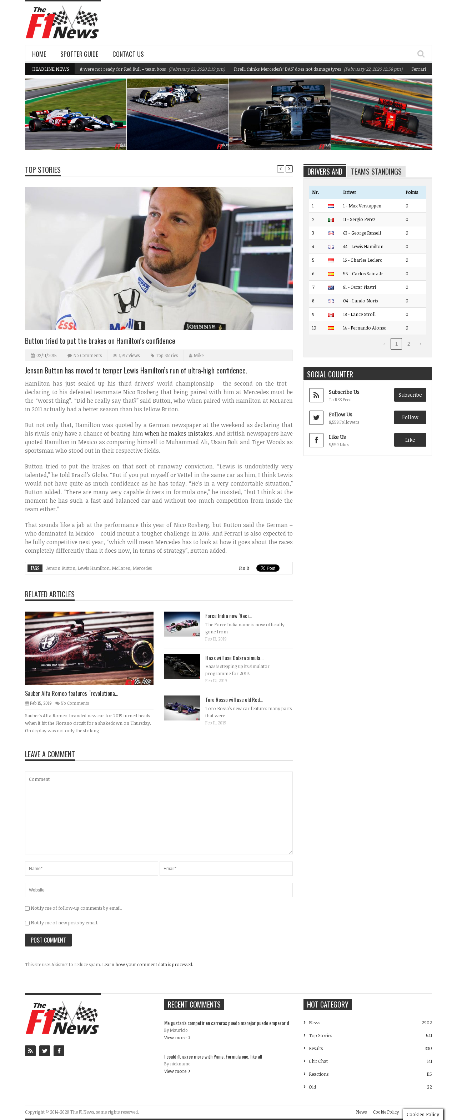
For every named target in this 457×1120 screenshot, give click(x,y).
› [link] (420, 344)
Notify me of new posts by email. (64, 922)
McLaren (121, 568)
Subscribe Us (344, 391)
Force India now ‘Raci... (228, 615)
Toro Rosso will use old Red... (234, 699)
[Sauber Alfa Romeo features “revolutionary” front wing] (95, 647)
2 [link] (408, 344)
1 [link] (396, 344)
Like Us (337, 436)
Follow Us (340, 414)
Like (410, 439)
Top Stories (43, 169)
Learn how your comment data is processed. (147, 964)
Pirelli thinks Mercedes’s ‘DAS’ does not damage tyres (266, 69)
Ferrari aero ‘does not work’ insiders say (384, 131)
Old (312, 1087)
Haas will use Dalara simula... (234, 658)
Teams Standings (376, 171)
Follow (410, 417)
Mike (199, 355)
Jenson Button (60, 568)
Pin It (244, 568)
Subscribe (410, 394)
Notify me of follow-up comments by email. (76, 908)
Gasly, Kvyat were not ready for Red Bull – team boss (90, 69)
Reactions (318, 1074)
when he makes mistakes (178, 433)
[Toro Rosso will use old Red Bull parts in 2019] (188, 707)
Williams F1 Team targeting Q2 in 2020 (80, 131)
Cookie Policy (386, 1112)
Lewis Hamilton (93, 568)
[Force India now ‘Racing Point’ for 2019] (188, 623)
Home (39, 54)
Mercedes (142, 568)
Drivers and (324, 171)
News (103, 119)
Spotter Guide (79, 54)
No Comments (88, 355)
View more (175, 1037)
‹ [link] (384, 344)
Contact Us (128, 54)
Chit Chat (318, 1061)
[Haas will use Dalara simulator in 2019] (188, 666)
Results (316, 1048)
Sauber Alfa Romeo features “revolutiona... (71, 693)
